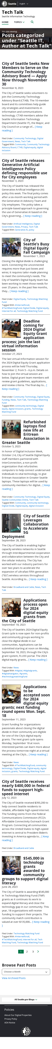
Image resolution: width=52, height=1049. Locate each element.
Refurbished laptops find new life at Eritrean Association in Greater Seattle (25, 432)
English (22, 4)
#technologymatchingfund (14, 676)
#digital (18, 670)
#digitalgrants (30, 670)
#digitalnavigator (10, 673)
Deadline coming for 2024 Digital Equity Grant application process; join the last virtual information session (24, 336)
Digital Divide (29, 308)
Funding (6, 399)
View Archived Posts (14, 978)
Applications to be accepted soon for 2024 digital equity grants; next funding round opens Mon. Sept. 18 (26, 701)
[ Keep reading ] (32, 216)
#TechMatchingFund (12, 308)
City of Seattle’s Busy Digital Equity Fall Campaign (36, 246)
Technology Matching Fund (30, 311)
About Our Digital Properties (18, 1015)
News (17, 141)
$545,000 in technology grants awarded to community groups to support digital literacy (25, 870)
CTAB (20, 147)
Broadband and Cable (24, 587)
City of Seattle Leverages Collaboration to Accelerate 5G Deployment (26, 526)
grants (27, 408)
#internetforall (22, 305)
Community (20, 144)
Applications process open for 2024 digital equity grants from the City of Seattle (25, 610)
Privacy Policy (10, 1018)
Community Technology (25, 138)
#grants (23, 673)
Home (5, 22)
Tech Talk (12, 12)
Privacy (24, 226)
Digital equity (30, 147)
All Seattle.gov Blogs (25, 999)
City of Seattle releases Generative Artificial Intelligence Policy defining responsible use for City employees (24, 169)
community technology (26, 405)
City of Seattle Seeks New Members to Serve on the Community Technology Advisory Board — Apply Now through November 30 (25, 74)
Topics (18, 22)
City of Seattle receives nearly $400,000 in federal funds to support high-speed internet (26, 787)
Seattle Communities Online (15, 499)
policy (31, 229)
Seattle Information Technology (18, 16)
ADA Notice (9, 1022)
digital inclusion (16, 408)
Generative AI (21, 229)
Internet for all (9, 311)
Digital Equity (20, 299)
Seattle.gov (7, 1)
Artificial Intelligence (23, 223)
